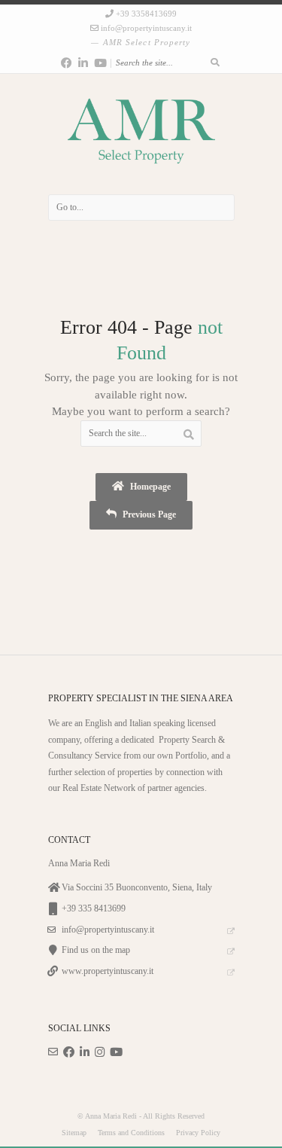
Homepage (149, 487)
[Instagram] (100, 1052)
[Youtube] (100, 63)
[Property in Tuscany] (141, 134)
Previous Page (148, 515)
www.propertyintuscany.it (107, 971)
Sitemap (74, 1132)
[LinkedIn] (83, 63)
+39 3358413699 (146, 13)
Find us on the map (96, 950)
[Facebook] (66, 63)
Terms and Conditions (131, 1132)
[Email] (53, 1052)
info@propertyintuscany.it (146, 27)
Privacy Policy (198, 1132)
